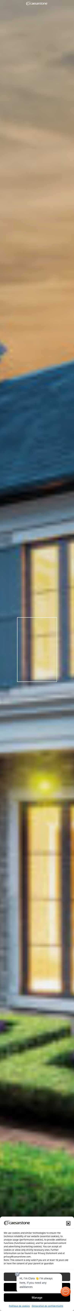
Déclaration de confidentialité (47, 1306)
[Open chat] (66, 1291)
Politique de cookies (19, 1306)
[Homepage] (37, 3)
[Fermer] (17, 1274)
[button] (68, 1223)
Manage (37, 1297)
